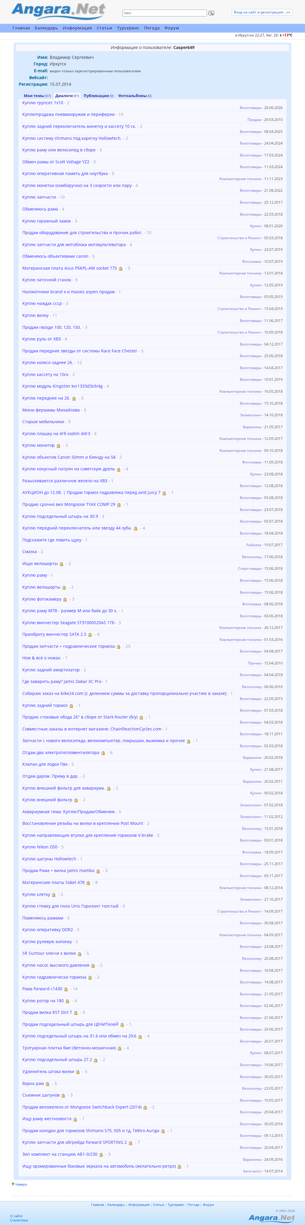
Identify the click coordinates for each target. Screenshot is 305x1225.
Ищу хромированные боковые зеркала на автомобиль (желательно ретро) (99, 1166)
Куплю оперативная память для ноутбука (65, 173)
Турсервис (128, 28)
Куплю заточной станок (46, 280)
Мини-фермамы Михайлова (51, 410)
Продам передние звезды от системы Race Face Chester (79, 351)
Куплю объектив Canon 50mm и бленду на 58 (69, 457)
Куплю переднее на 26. (46, 398)
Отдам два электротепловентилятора (60, 752)
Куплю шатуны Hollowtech (49, 859)
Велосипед (251, 556)
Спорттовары (249, 568)
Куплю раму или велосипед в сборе (59, 150)
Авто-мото (252, 1171)
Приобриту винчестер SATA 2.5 (54, 634)
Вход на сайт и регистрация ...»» (262, 12)
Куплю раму (34, 575)
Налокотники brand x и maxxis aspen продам (68, 291)
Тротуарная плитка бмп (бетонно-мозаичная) (69, 1048)
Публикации (98, 95)
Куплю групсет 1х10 (42, 102)
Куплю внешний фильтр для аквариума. (63, 788)
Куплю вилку (35, 315)
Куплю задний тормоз (45, 705)
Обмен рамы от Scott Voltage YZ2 (55, 162)
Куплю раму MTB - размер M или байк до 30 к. (69, 610)
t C (286, 35)
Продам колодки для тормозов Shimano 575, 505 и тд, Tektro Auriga (90, 1130)
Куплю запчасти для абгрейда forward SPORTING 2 (74, 1142)
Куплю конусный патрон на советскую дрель (68, 469)
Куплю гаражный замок (46, 221)
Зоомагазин (250, 414)
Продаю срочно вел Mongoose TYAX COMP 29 (68, 504)
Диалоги (67, 95)
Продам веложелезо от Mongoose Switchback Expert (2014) (81, 1107)
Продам (254, 119)
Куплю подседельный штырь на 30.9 (60, 516)
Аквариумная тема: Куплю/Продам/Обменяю (68, 811)
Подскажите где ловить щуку (51, 540)
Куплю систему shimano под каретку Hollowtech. (72, 138)
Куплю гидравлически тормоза (54, 977)
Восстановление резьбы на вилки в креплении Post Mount (82, 823)
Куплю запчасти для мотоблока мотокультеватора (74, 244)
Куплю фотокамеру (41, 599)
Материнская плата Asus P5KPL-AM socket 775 (69, 268)
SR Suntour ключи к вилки (49, 953)
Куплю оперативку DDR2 (47, 929)
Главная (21, 28)
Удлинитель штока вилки (48, 1071)
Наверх (21, 1184)
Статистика (19, 1220)
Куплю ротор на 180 (43, 1000)
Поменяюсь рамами (42, 918)
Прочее (254, 663)
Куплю (255, 225)
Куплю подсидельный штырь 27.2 (57, 1059)
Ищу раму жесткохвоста (46, 1118)
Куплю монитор (38, 445)
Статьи (104, 28)
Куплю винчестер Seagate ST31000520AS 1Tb (68, 622)
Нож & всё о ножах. (41, 658)
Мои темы (37, 95)
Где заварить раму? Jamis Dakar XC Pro (61, 681)
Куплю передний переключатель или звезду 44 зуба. (77, 528)
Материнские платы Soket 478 (53, 882)
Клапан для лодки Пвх (45, 764)
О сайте (16, 1216)
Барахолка (252, 426)
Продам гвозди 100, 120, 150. (51, 327)
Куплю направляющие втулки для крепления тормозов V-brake (87, 835)
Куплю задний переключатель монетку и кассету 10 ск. (79, 126)
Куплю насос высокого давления (55, 965)
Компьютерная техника (240, 178)
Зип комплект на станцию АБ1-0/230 (59, 1154)
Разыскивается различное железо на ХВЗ (64, 480)
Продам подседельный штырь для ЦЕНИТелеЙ (70, 1024)
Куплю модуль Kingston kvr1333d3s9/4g (62, 386)
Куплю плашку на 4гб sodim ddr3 (56, 433)
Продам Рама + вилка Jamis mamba (58, 870)
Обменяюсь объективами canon (55, 256)
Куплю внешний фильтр (47, 799)
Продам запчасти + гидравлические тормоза (68, 646)
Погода (152, 28)
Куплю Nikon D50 (39, 847)
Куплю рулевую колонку (47, 941)
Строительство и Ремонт (239, 237)
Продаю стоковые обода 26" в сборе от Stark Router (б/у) (80, 717)
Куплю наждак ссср (42, 303)
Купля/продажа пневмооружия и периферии (68, 114)
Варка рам (33, 1083)
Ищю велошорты (40, 563)
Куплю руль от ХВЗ (41, 339)
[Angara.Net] (58, 12)
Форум (171, 28)
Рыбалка (253, 544)
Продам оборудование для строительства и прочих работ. (82, 232)
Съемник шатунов (41, 1095)
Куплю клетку (36, 894)
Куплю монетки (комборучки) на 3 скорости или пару (77, 185)
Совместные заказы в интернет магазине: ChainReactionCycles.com (91, 729)
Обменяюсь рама (40, 209)
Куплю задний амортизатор (51, 670)
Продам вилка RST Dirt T (47, 1012)
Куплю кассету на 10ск (45, 374)
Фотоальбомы (134, 95)
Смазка (29, 551)
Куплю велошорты (41, 587)
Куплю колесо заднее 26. (47, 362)
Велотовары (250, 107)
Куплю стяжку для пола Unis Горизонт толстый (70, 906)
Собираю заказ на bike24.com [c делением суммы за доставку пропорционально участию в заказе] (124, 693)
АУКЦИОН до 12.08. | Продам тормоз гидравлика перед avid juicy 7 (91, 492)
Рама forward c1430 (42, 988)
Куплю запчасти (39, 197)
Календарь (46, 28)
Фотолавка (251, 261)
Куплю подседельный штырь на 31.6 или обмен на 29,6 (79, 1036)
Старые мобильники (43, 421)
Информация (77, 28)
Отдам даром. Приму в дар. (50, 776)
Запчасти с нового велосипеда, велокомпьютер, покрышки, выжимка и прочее (103, 740)
